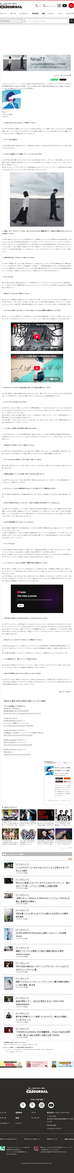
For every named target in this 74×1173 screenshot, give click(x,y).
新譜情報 (35, 13)
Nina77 (56, 75)
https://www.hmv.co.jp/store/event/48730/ (17, 754)
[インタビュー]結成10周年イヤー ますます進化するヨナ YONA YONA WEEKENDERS (40, 1001)
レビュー (51, 13)
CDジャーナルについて (8, 1139)
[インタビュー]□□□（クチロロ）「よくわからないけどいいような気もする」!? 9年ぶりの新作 (42, 867)
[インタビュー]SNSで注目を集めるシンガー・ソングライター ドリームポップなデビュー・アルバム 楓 (42, 966)
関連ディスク (48, 762)
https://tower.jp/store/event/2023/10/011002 (18, 745)
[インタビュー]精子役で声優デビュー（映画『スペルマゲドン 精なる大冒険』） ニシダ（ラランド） (42, 1016)
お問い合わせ (69, 1139)
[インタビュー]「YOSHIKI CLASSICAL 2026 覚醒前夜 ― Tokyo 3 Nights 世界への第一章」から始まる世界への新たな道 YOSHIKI (43, 1031)
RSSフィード (52, 1139)
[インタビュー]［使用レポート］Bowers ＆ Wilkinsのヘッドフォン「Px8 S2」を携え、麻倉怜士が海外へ (43, 898)
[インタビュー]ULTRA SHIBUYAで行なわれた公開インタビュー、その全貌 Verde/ (41, 932)
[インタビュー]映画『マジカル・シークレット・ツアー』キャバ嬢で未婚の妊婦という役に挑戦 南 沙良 (43, 981)
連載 (43, 13)
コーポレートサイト (54, 1128)
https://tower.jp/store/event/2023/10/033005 (18, 735)
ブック (60, 13)
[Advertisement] (37, 41)
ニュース (3, 13)
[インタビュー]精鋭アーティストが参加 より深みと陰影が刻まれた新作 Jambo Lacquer (40, 950)
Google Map (51, 1125)
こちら (24, 1044)
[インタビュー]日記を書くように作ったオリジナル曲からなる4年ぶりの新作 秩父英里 (42, 913)
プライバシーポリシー (32, 1139)
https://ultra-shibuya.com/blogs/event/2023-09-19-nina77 (22, 713)
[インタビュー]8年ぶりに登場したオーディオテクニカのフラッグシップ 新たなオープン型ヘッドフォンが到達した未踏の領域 (43, 882)
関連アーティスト (58, 762)
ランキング (70, 13)
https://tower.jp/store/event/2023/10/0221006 (18, 725)
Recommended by (63, 848)
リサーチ (13, 13)
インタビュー (24, 13)
